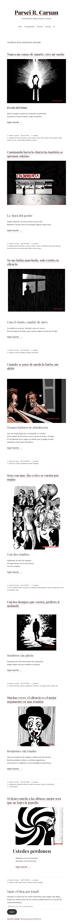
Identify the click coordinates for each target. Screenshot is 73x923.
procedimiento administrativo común (40, 588)
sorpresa (34, 140)
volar (17, 590)
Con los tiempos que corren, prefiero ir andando (33, 604)
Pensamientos (29, 27)
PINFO (60, 138)
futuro (18, 463)
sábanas (28, 140)
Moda (31, 463)
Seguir (12, 912)
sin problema (11, 590)
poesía (36, 882)
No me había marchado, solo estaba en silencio (33, 262)
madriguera (12, 784)
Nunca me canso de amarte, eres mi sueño (35, 54)
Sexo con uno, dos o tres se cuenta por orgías (33, 477)
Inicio (20, 27)
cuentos (48, 27)
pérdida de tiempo (22, 784)
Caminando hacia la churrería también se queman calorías (35, 154)
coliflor (16, 882)
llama (46, 138)
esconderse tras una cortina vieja (17, 248)
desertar (11, 352)
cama (29, 138)
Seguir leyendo (14, 122)
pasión (55, 138)
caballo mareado (14, 686)
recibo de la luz (12, 140)
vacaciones (35, 352)
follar (42, 138)
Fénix (38, 138)
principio (28, 352)
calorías (28, 246)
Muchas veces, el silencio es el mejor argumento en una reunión (31, 700)
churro (38, 246)
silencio (43, 784)
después (58, 246)
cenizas (34, 138)
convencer (36, 686)
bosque (11, 882)
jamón (53, 686)
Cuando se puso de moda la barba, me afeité (33, 366)
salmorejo (37, 784)
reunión (31, 784)
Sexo (62, 588)
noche (34, 248)
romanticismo (56, 588)
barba (11, 463)
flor (14, 463)
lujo (56, 686)
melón (51, 138)
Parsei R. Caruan (36, 12)
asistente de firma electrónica (18, 138)
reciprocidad (21, 140)
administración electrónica (17, 246)
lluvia (16, 352)
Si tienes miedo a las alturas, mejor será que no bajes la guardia (34, 800)
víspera (39, 248)
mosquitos (22, 352)
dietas (44, 686)
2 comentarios (13, 787)
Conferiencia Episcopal (48, 246)
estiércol (30, 882)
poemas (35, 135)
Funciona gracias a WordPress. (30, 919)
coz (41, 686)
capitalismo (28, 686)
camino (33, 246)
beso (10, 588)
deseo (21, 588)
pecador (25, 588)
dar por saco (23, 882)
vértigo (40, 882)
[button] (36, 516)
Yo (54, 27)
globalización (25, 463)
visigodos (36, 463)
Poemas (40, 27)
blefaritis (15, 588)
